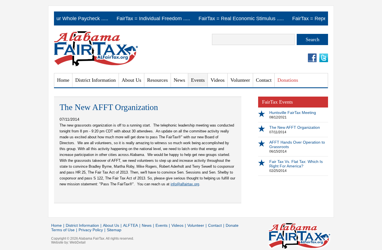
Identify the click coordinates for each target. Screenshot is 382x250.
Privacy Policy (91, 230)
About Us (131, 80)
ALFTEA (130, 225)
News (179, 80)
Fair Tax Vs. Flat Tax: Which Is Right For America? (296, 163)
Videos (218, 80)
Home (63, 80)
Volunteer (240, 80)
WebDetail (78, 242)
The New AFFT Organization (294, 127)
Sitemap (114, 230)
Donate (232, 225)
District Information (82, 225)
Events (198, 80)
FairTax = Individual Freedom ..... (154, 18)
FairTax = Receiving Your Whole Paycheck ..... (57, 18)
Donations (287, 80)
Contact (264, 80)
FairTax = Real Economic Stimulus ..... (241, 18)
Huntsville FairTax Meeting (292, 112)
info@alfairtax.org (185, 184)
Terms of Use (63, 230)
